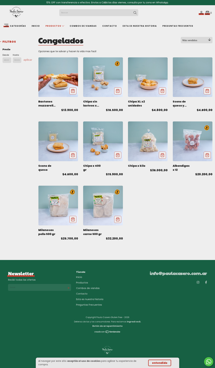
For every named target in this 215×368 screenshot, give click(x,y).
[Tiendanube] (107, 332)
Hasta (16, 55)
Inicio (36, 25)
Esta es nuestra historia (140, 25)
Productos (54, 25)
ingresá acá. (134, 321)
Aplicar (28, 59)
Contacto (109, 25)
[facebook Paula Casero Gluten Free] (206, 282)
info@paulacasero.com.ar (178, 273)
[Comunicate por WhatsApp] (208, 361)
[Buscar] (135, 12)
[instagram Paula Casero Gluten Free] (198, 282)
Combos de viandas (83, 25)
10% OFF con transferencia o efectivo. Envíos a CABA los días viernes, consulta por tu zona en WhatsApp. (107, 2)
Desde (6, 55)
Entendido (159, 363)
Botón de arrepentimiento (107, 326)
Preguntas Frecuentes (177, 25)
